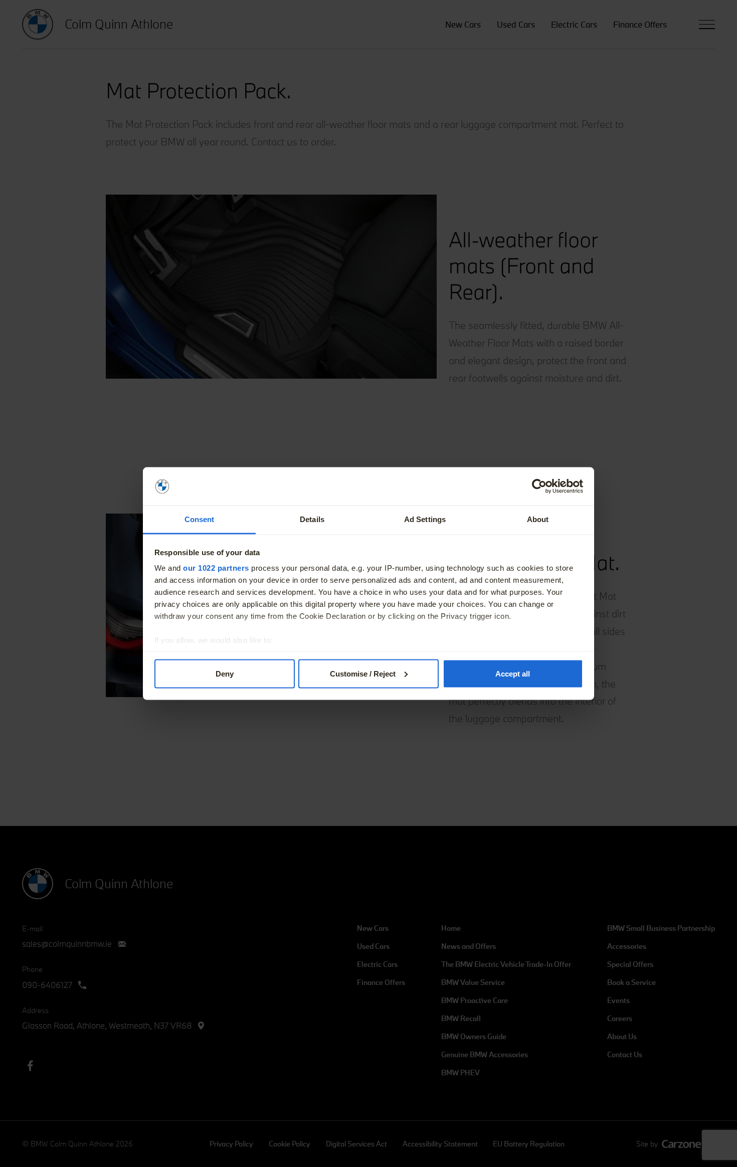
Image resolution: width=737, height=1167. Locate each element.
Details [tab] (312, 519)
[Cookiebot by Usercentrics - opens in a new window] (539, 486)
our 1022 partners (216, 568)
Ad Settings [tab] (425, 519)
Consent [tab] (200, 519)
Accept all (512, 673)
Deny (225, 673)
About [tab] (538, 519)
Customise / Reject (363, 673)
